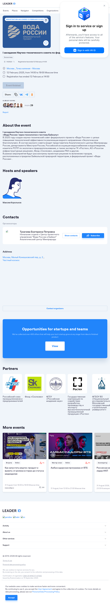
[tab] (55, 526)
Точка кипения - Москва (27, 68)
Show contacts (71, 235)
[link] (24, 462)
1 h (43, 463)
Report (5, 112)
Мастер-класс (57, 463)
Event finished (13, 85)
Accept (11, 597)
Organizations (52, 10)
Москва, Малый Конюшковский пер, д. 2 (23, 257)
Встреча (9, 463)
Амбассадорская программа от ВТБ (69, 467)
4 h (89, 463)
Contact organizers (55, 308)
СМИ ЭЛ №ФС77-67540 (32, 576)
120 (43, 487)
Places (15, 10)
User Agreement (45, 589)
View (55, 346)
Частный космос (11, 260)
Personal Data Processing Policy (45, 591)
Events (6, 10)
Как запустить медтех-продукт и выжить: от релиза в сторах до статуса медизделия (24, 470)
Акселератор (102, 463)
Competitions (37, 10)
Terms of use (7, 561)
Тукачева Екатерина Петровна (37, 231)
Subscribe (95, 235)
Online (17, 463)
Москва (11, 68)
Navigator (25, 10)
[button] (55, 526)
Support (6, 545)
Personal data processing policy (14, 564)
